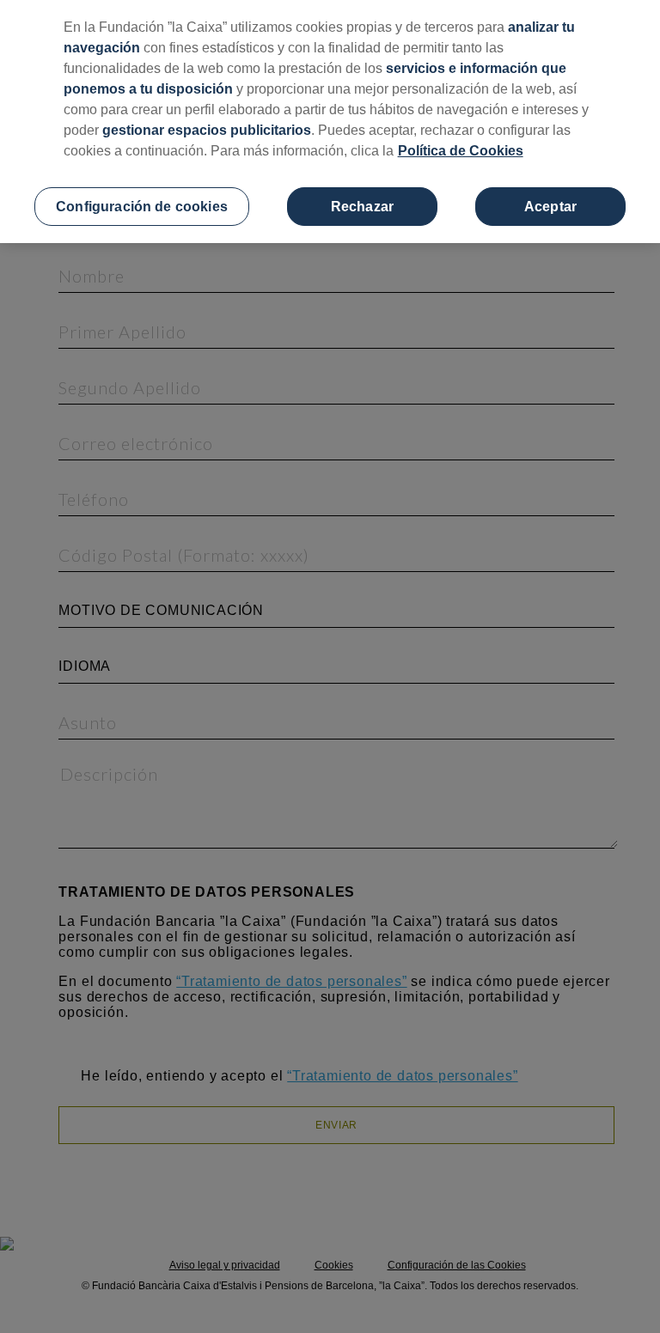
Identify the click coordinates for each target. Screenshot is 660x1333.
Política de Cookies (460, 150)
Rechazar (362, 206)
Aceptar (550, 206)
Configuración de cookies (142, 206)
